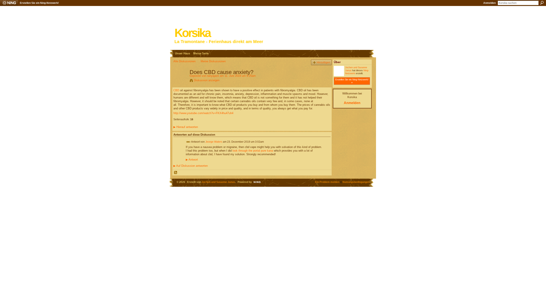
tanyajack (213, 75)
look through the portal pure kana (252, 150)
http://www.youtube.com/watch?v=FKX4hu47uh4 (203, 113)
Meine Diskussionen (213, 61)
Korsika (192, 32)
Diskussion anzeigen (206, 80)
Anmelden (489, 2)
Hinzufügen (323, 62)
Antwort (192, 159)
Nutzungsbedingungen (356, 182)
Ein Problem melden (327, 182)
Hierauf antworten (185, 127)
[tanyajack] (180, 81)
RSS (176, 173)
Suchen (542, 3)
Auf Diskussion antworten (190, 165)
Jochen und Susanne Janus (218, 182)
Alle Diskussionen (184, 61)
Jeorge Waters (213, 141)
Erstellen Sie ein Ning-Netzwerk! (39, 2)
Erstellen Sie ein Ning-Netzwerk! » (352, 81)
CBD (176, 90)
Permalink (188, 142)
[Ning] (9, 3)
